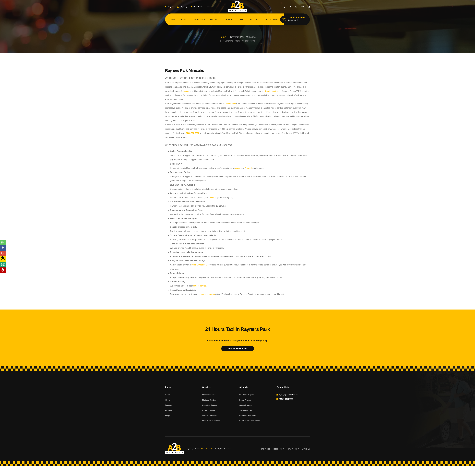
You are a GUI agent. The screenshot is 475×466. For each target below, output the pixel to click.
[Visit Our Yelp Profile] (309, 7)
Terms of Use (264, 449)
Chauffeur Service (209, 405)
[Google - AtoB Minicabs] (3, 253)
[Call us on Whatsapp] (284, 7)
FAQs (167, 416)
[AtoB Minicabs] (174, 449)
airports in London (207, 294)
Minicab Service (209, 395)
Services (199, 19)
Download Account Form (203, 7)
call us (211, 197)
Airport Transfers (209, 410)
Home (173, 19)
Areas (230, 19)
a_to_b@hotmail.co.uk (288, 395)
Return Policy (278, 449)
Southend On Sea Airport (249, 421)
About (185, 19)
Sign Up (183, 7)
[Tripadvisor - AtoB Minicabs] (3, 264)
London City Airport (247, 416)
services (185, 91)
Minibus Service (209, 400)
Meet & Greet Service (211, 421)
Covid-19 (306, 449)
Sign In (171, 7)
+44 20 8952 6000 (237, 348)
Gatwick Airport (245, 405)
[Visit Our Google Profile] (296, 7)
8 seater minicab (272, 91)
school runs (231, 104)
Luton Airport (245, 400)
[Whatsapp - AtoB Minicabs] (3, 242)
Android (248, 168)
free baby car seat (199, 265)
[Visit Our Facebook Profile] (290, 7)
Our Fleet (254, 19)
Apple (237, 168)
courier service (199, 286)
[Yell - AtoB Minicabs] (3, 259)
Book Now (272, 19)
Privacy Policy (293, 449)
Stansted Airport (246, 410)
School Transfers (209, 416)
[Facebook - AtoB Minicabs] (3, 248)
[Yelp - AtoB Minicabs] (3, 270)
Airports (215, 19)
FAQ (240, 19)
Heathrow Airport (246, 395)
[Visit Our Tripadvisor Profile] (302, 7)
